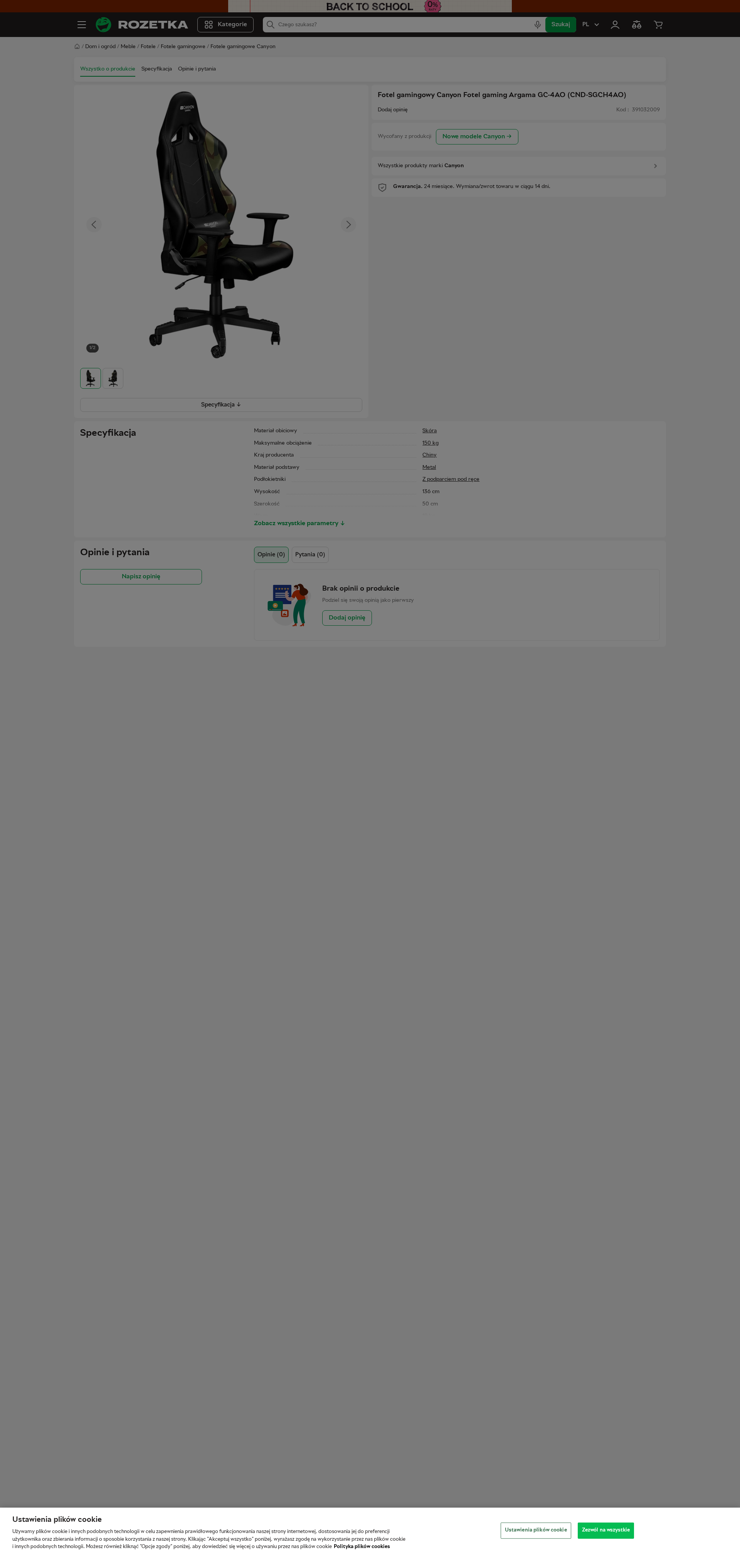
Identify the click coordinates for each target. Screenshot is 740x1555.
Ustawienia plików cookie (536, 1530)
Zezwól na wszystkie (606, 1530)
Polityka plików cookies (362, 1547)
